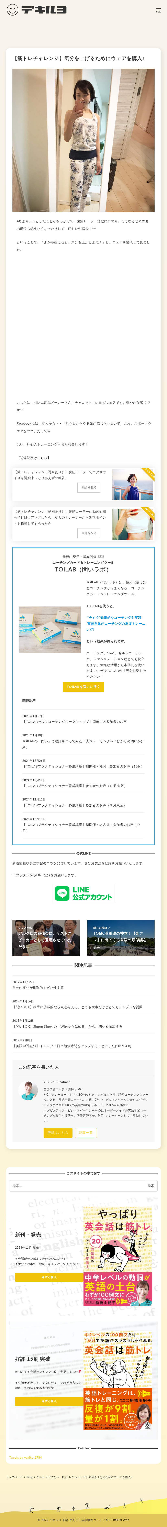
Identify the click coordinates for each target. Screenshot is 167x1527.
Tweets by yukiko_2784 (25, 1457)
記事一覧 (86, 1132)
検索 (151, 1185)
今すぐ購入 (49, 1277)
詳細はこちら (58, 1132)
